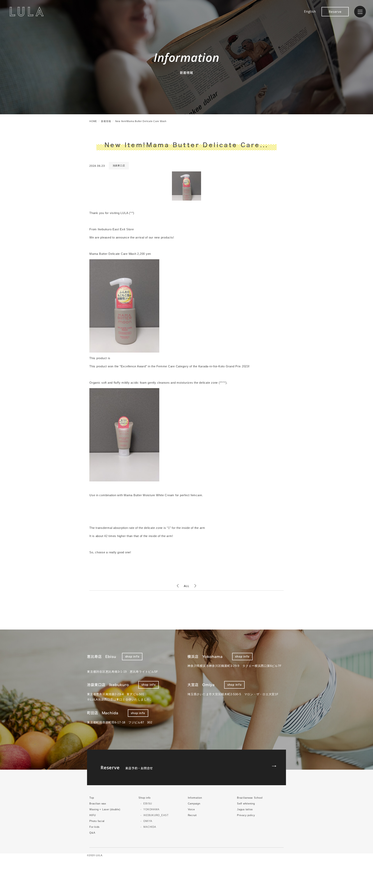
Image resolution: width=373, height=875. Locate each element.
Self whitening (246, 803)
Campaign (194, 803)
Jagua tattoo (245, 809)
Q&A (92, 832)
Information (195, 797)
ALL (186, 586)
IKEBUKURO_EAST (156, 815)
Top (91, 797)
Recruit (192, 815)
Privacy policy (246, 815)
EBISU (147, 803)
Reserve (335, 12)
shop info (132, 656)
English (310, 11)
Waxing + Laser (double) (104, 809)
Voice (191, 809)
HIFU (92, 815)
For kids (94, 826)
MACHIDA (149, 826)
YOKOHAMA (151, 809)
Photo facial (97, 821)
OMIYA (147, 821)
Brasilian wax (97, 803)
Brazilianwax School (249, 797)
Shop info (145, 797)
